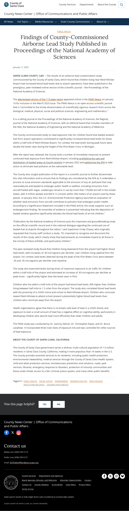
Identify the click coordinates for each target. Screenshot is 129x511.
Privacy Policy (85, 484)
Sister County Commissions (75, 21)
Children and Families (57, 384)
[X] (12, 432)
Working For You (78, 381)
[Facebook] (6, 432)
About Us (101, 21)
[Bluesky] (122, 476)
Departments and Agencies (51, 476)
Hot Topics (22, 21)
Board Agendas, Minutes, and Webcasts (39, 480)
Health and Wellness (34, 384)
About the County (107, 4)
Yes (44, 404)
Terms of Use (28, 489)
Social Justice (46, 381)
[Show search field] (121, 4)
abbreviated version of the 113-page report (40, 99)
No (58, 404)
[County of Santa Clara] (14, 4)
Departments (87, 4)
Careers (88, 480)
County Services (67, 4)
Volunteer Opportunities (71, 480)
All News (8, 21)
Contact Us (26, 484)
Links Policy (71, 484)
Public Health (64, 31)
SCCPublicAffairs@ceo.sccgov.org (24, 462)
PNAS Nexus (94, 99)
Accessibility (57, 484)
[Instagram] (18, 432)
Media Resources (44, 21)
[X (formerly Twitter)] (110, 476)
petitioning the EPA (95, 162)
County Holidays (42, 484)
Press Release (96, 381)
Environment (61, 381)
